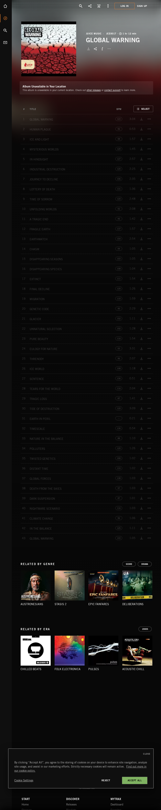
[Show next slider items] (156, 587)
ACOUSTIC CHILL (133, 669)
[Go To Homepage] (33, 6)
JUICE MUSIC (94, 33)
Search (6, 30)
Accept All (135, 780)
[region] (81, 768)
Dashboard (117, 804)
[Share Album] (95, 49)
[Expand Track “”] (40, 109)
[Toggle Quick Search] (80, 6)
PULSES (93, 669)
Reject (106, 780)
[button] (48, 49)
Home (6, 6)
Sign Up (142, 5)
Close (146, 753)
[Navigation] (108, 6)
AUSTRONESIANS (32, 604)
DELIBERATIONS (133, 604)
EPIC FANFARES (98, 604)
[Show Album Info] (102, 49)
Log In (125, 5)
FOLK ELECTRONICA (67, 669)
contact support (112, 90)
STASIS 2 (61, 604)
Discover (6, 18)
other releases (94, 90)
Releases (71, 804)
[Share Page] (89, 6)
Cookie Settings (23, 780)
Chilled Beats (31, 669)
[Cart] (98, 6)
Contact (6, 42)
